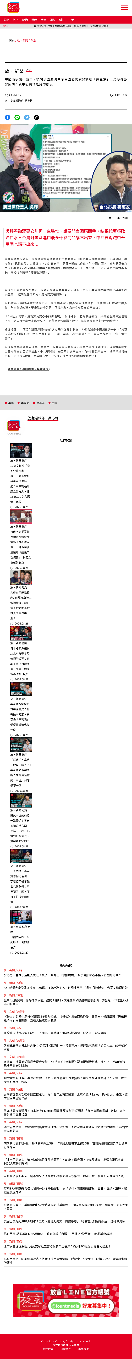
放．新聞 (22, 40)
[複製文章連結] (36, 117)
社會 (43, 20)
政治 (25, 20)
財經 (34, 20)
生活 (71, 20)
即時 (6, 20)
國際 (53, 20)
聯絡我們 (83, 1349)
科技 (62, 20)
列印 (125, 218)
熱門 (16, 20)
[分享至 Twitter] (27, 117)
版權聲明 (66, 1349)
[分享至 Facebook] (7, 117)
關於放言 (48, 1349)
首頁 (12, 40)
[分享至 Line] (17, 117)
